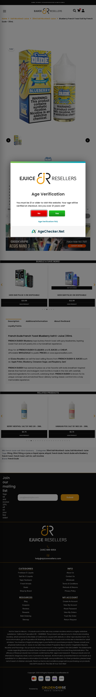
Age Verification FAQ (48, 221)
